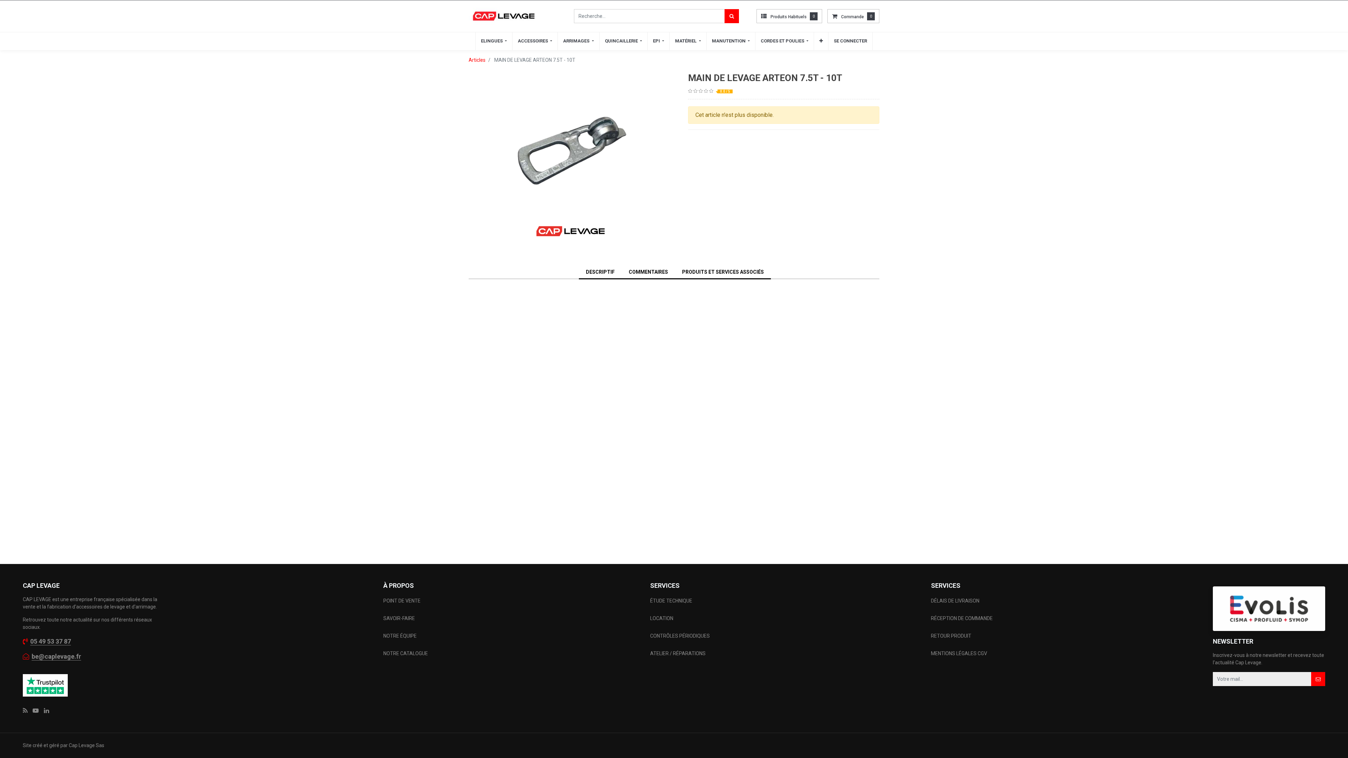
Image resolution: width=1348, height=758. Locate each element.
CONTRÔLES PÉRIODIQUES (680, 636)
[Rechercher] (732, 16)
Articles (477, 60)
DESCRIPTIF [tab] (600, 272)
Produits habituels (789, 16)
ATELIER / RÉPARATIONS (678, 653)
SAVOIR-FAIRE (399, 618)
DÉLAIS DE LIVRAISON (955, 601)
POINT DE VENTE (402, 601)
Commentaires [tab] (648, 272)
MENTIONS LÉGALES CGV (959, 653)
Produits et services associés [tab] (723, 272)
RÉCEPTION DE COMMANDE (962, 618)
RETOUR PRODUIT (951, 636)
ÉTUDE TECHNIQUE (671, 601)
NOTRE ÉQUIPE (400, 636)
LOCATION (662, 618)
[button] (821, 41)
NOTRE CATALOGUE (405, 653)
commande (852, 16)
